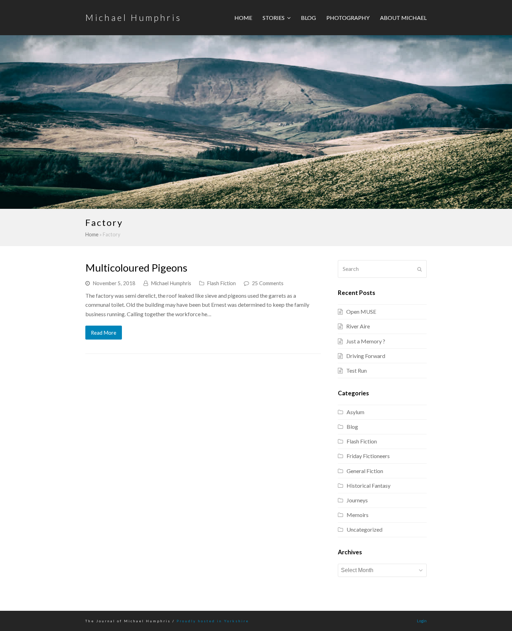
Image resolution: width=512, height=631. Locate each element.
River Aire (358, 326)
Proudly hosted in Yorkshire (213, 621)
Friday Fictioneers (368, 456)
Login (422, 620)
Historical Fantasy (368, 485)
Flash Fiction (221, 283)
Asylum (355, 412)
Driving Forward (365, 355)
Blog (352, 426)
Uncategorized (364, 529)
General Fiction (365, 470)
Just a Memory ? (365, 341)
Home (92, 234)
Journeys (357, 500)
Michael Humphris (133, 17)
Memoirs (358, 514)
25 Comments (268, 283)
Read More (103, 332)
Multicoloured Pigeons (136, 267)
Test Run (356, 370)
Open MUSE (361, 311)
